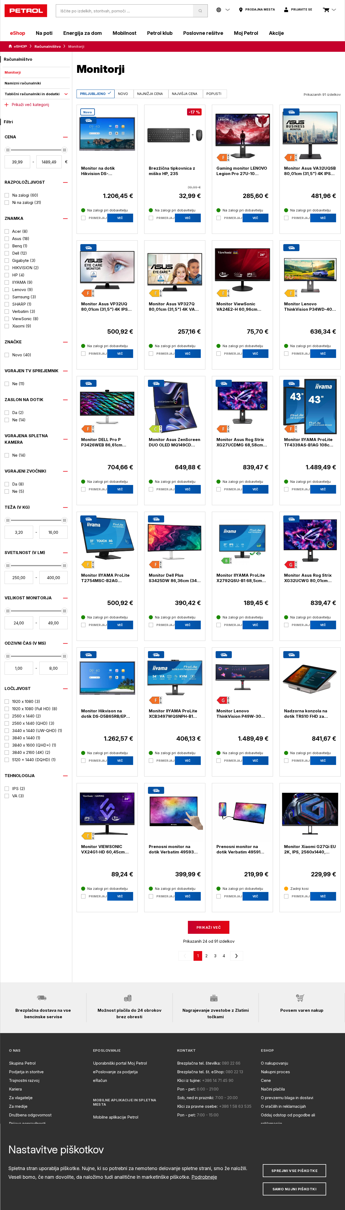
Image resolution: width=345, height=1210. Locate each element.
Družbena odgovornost (30, 1114)
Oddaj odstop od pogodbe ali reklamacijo (288, 1119)
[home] (26, 10)
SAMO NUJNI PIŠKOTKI (294, 1189)
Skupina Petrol (22, 1063)
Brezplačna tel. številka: (199, 1063)
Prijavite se (301, 9)
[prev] (186, 956)
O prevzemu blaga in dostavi (287, 1097)
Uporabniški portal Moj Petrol (120, 1063)
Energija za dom (82, 33)
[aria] (18, 46)
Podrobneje (204, 1177)
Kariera (15, 1089)
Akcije (276, 33)
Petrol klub (159, 33)
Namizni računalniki (23, 83)
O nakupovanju (274, 1063)
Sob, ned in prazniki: (195, 1097)
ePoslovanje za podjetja (115, 1071)
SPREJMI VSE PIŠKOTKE (294, 1170)
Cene (266, 1080)
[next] (235, 956)
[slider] (8, 150)
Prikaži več (208, 927)
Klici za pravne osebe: (197, 1106)
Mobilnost (124, 33)
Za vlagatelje (21, 1097)
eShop (17, 33)
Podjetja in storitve (26, 1071)
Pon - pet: (186, 1089)
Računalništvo (47, 46)
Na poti (44, 33)
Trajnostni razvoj (24, 1080)
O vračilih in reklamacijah (283, 1106)
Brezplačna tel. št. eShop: (201, 1071)
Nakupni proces (275, 1071)
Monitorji (13, 72)
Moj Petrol (246, 33)
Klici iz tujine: (189, 1080)
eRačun (100, 1080)
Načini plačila (273, 1089)
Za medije (18, 1106)
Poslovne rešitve (203, 33)
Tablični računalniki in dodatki (32, 94)
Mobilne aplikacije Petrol (115, 1117)
